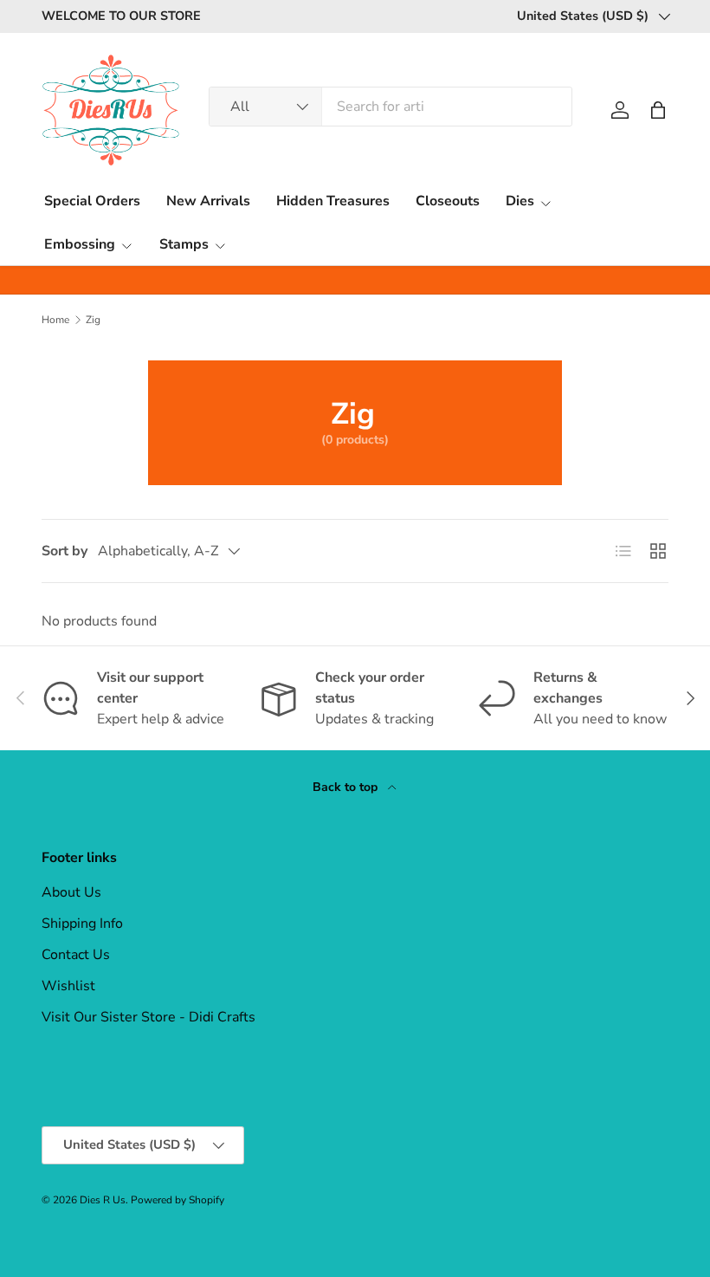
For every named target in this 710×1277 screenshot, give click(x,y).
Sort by (64, 551)
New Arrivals (208, 201)
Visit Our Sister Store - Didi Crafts (148, 1017)
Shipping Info (82, 923)
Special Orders (92, 201)
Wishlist (68, 985)
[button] (658, 110)
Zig (93, 319)
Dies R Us (103, 1200)
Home (55, 319)
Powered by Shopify (177, 1200)
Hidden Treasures (333, 201)
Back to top (347, 787)
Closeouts (448, 201)
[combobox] (390, 107)
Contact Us (76, 954)
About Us (71, 892)
